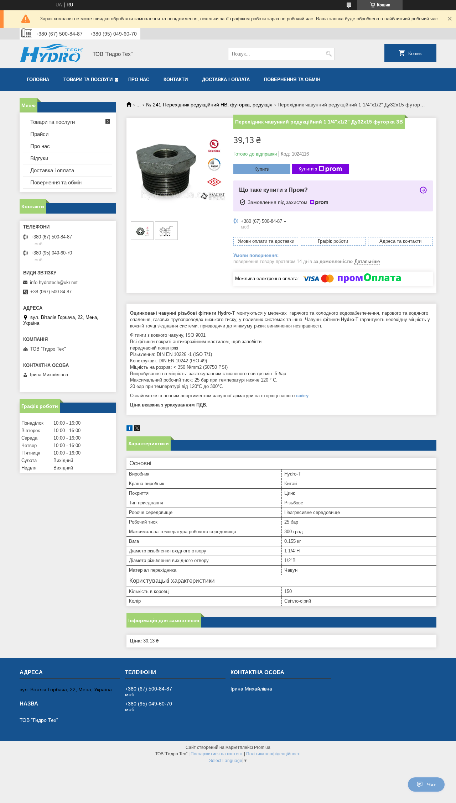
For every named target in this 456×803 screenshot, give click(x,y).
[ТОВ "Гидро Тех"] (52, 54)
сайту (302, 395)
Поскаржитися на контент (217, 753)
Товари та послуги (88, 79)
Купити (261, 169)
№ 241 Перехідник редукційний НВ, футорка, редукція (209, 104)
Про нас (138, 79)
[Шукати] (328, 54)
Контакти (176, 79)
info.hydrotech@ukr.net (54, 282)
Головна (38, 79)
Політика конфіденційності (273, 753)
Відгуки (39, 158)
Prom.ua (262, 747)
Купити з (308, 169)
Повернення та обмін (292, 79)
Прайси (39, 134)
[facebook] (129, 429)
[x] (137, 429)
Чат (431, 784)
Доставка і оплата (226, 79)
